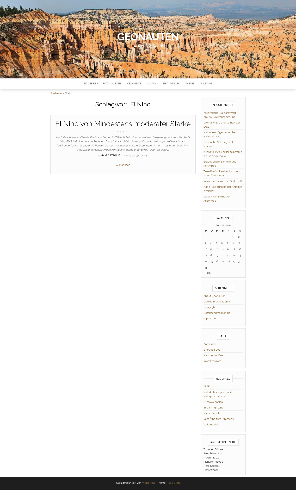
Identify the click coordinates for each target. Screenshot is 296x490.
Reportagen (171, 83)
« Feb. (207, 272)
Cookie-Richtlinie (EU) (217, 301)
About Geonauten (214, 295)
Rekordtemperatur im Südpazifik (223, 181)
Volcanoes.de (212, 413)
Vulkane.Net (211, 424)
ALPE (207, 386)
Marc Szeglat (111, 155)
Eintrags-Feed (212, 349)
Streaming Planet (214, 407)
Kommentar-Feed (214, 355)
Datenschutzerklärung (217, 312)
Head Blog (173, 482)
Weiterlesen (123, 164)
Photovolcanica (213, 402)
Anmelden (210, 344)
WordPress (148, 482)
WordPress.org (212, 361)
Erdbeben (91, 83)
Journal (152, 83)
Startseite (56, 93)
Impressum (210, 318)
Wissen (190, 83)
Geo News (134, 83)
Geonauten (148, 37)
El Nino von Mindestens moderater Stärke (123, 124)
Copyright (210, 307)
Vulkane (206, 83)
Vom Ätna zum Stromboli (219, 418)
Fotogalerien (112, 83)
